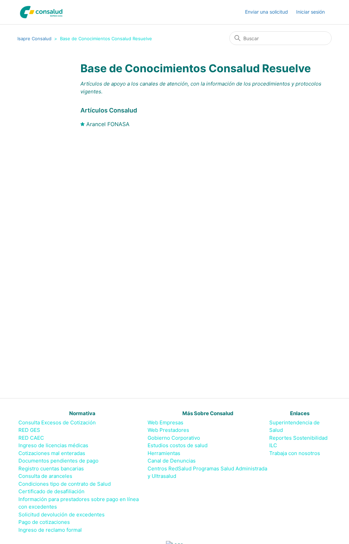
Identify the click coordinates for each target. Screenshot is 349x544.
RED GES (29, 430)
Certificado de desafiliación (51, 491)
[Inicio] (41, 12)
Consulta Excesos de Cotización (57, 422)
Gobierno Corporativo (174, 438)
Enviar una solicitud (266, 12)
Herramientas (164, 453)
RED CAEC (31, 438)
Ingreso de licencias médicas (53, 445)
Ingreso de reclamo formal (50, 530)
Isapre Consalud (34, 38)
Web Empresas (165, 422)
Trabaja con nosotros (294, 453)
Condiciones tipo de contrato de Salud (64, 484)
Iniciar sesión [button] (310, 12)
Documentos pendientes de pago (58, 460)
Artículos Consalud (108, 110)
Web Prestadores (168, 430)
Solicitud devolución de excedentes (61, 514)
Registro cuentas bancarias (51, 468)
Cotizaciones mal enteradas (51, 453)
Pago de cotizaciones (44, 522)
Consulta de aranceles (45, 476)
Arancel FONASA (108, 124)
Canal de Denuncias (172, 460)
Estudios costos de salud (178, 445)
